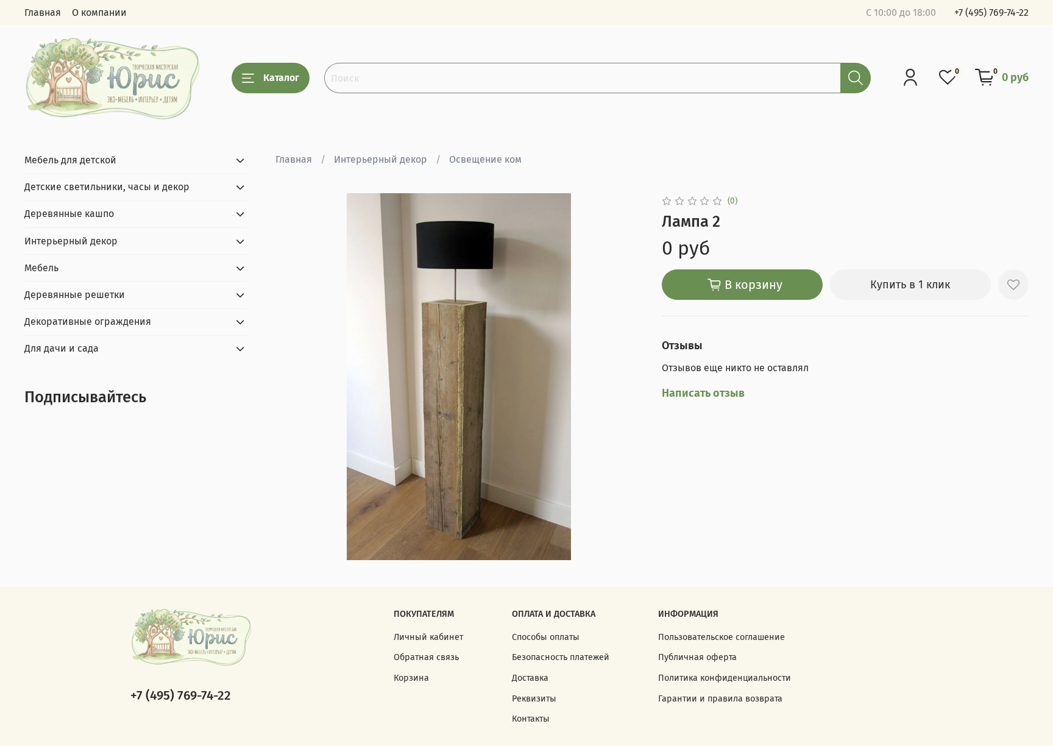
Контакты (531, 719)
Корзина (411, 678)
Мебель (41, 268)
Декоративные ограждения (87, 321)
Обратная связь (426, 657)
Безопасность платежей (560, 657)
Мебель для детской (70, 160)
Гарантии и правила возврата (720, 699)
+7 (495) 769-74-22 (991, 12)
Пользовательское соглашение (721, 637)
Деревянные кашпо (69, 213)
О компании (99, 12)
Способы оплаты (546, 637)
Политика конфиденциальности (724, 678)
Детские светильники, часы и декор (107, 187)
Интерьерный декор (380, 159)
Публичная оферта (697, 657)
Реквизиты (534, 699)
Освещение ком (485, 159)
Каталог (281, 77)
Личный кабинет (428, 637)
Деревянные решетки (74, 294)
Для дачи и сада (61, 348)
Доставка (530, 678)
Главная (42, 12)
